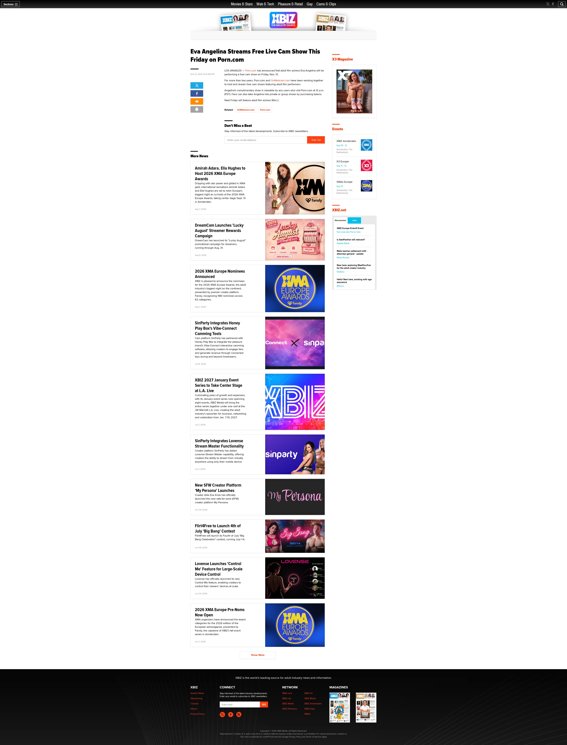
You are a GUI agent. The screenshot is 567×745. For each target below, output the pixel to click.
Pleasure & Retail (290, 4)
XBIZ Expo (309, 708)
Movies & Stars (242, 4)
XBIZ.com (287, 693)
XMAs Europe (344, 182)
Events (337, 129)
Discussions (340, 220)
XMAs (307, 714)
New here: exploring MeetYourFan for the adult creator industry (354, 267)
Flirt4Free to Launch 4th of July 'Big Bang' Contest (218, 528)
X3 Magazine (342, 59)
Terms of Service (313, 736)
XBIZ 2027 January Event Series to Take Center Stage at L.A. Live (218, 385)
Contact (194, 703)
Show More (257, 655)
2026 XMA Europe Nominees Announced (220, 274)
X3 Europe (343, 161)
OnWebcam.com (280, 80)
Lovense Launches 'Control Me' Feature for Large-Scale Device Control (218, 568)
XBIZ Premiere (289, 708)
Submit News (197, 693)
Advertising (196, 698)
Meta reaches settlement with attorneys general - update (351, 252)
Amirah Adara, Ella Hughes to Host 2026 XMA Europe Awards (220, 173)
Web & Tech (265, 4)
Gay (310, 4)
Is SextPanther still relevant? (351, 239)
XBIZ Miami (310, 698)
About (193, 708)
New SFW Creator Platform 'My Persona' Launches (218, 488)
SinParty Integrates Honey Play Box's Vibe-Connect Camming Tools (217, 328)
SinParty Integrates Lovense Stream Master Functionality (219, 443)
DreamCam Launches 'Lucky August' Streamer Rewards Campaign (219, 230)
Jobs (354, 220)
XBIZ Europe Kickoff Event (350, 228)
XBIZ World (288, 703)
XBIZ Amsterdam (346, 141)
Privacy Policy (197, 714)
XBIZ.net (339, 210)
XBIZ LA (308, 693)
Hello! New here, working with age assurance (354, 281)
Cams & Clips (326, 4)
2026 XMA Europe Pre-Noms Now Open (220, 612)
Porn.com (250, 70)
